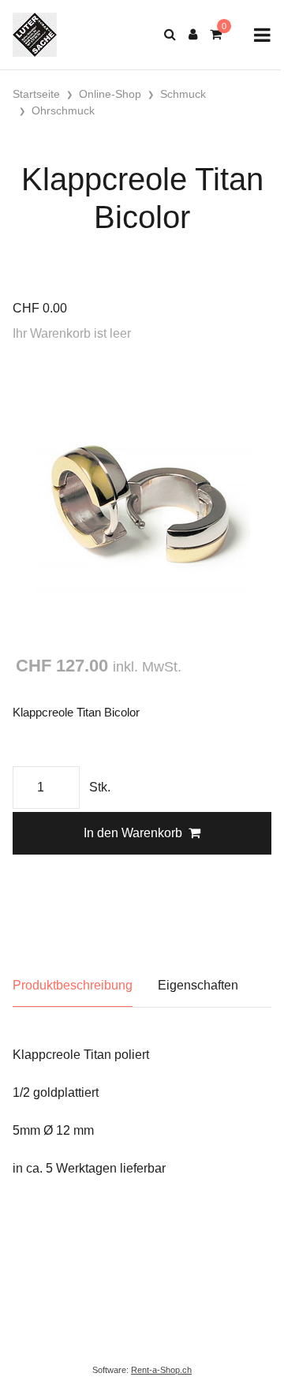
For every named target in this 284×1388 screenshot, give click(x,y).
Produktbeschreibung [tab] (73, 985)
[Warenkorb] (216, 35)
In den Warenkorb (133, 833)
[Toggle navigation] (262, 35)
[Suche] (170, 35)
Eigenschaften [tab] (198, 985)
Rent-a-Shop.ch (161, 1370)
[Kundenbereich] (193, 35)
